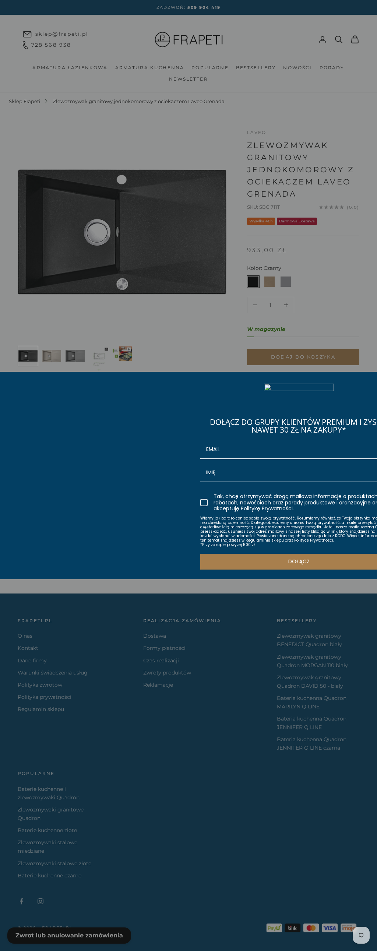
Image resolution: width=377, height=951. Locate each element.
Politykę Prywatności (267, 508)
